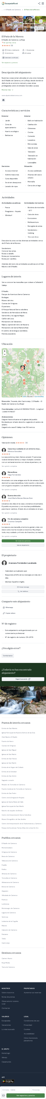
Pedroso (5, 900)
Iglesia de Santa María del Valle (12, 802)
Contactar (6, 1008)
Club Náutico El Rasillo (9, 737)
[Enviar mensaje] (3, 1095)
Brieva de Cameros (8, 887)
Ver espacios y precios (25, 1095)
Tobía (4, 939)
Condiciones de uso (31, 1021)
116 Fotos (40, 28)
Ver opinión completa (9, 466)
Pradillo (4, 865)
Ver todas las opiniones (23, 541)
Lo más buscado (8, 1029)
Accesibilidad (29, 1034)
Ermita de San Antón (9, 776)
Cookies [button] (27, 1029)
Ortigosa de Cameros (9, 852)
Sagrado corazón (8, 780)
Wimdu (4, 1057)
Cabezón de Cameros (9, 930)
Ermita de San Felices (9, 759)
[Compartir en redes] (39, 3)
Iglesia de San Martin (9, 754)
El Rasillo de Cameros (9, 843)
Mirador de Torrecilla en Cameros (13, 785)
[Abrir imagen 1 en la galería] (11, 23)
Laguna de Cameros (9, 913)
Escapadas (6, 1021)
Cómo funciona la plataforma (30, 1039)
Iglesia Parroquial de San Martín (13, 806)
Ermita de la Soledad (9, 772)
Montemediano (7, 848)
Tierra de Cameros (8, 967)
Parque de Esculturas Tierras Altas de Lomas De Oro (20, 828)
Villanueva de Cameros (10, 861)
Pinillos (4, 869)
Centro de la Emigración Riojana (13, 798)
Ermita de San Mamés (9, 728)
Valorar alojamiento (23, 545)
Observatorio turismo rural (10, 1002)
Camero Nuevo (7, 958)
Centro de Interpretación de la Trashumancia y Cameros (22, 824)
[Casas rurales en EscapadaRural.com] (10, 3)
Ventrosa (5, 917)
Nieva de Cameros (8, 856)
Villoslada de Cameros (9, 895)
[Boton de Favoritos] (41, 21)
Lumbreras (5, 904)
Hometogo (6, 1053)
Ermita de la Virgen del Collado (12, 767)
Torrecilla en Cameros (9, 878)
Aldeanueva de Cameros (10, 882)
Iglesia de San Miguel (9, 750)
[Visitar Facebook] (3, 100)
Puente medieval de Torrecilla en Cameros (16, 789)
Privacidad (28, 1025)
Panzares (5, 934)
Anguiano (5, 891)
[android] (23, 1081)
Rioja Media (6, 963)
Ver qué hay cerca (9, 43)
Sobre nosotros (8, 992)
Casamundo (6, 1062)
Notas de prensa (8, 997)
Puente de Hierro (7, 741)
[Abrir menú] (42, 3)
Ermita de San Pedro (9, 793)
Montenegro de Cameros (10, 908)
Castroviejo (6, 943)
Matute (4, 926)
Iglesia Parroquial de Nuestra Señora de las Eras (18, 733)
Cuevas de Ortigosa (9, 746)
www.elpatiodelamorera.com (12, 95)
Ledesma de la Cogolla (10, 921)
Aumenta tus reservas (32, 992)
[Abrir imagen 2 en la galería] (28, 20)
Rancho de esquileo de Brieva (12, 811)
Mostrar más (6, 90)
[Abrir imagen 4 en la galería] (28, 28)
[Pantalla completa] (23, 372)
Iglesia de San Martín (9, 763)
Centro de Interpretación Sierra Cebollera (16, 815)
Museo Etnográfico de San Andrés (14, 819)
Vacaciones (6, 1025)
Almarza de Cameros (9, 874)
